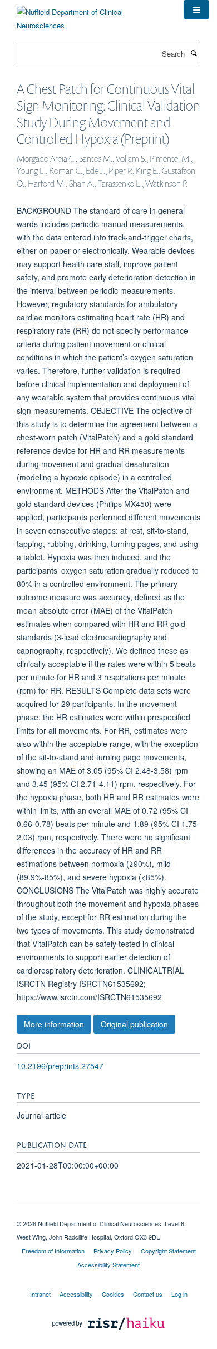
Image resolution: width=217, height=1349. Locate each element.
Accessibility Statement (108, 1264)
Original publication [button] (134, 1024)
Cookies (113, 1294)
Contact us (147, 1294)
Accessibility (76, 1294)
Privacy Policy (112, 1250)
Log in (179, 1294)
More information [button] (54, 1024)
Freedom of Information (53, 1250)
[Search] (194, 53)
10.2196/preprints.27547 (60, 1065)
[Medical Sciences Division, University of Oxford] (108, 1214)
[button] (196, 9)
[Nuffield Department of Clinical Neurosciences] (92, 14)
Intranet (40, 1294)
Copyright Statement (168, 1250)
